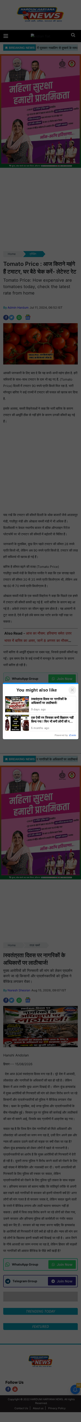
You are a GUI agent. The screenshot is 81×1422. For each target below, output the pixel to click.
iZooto (72, 735)
